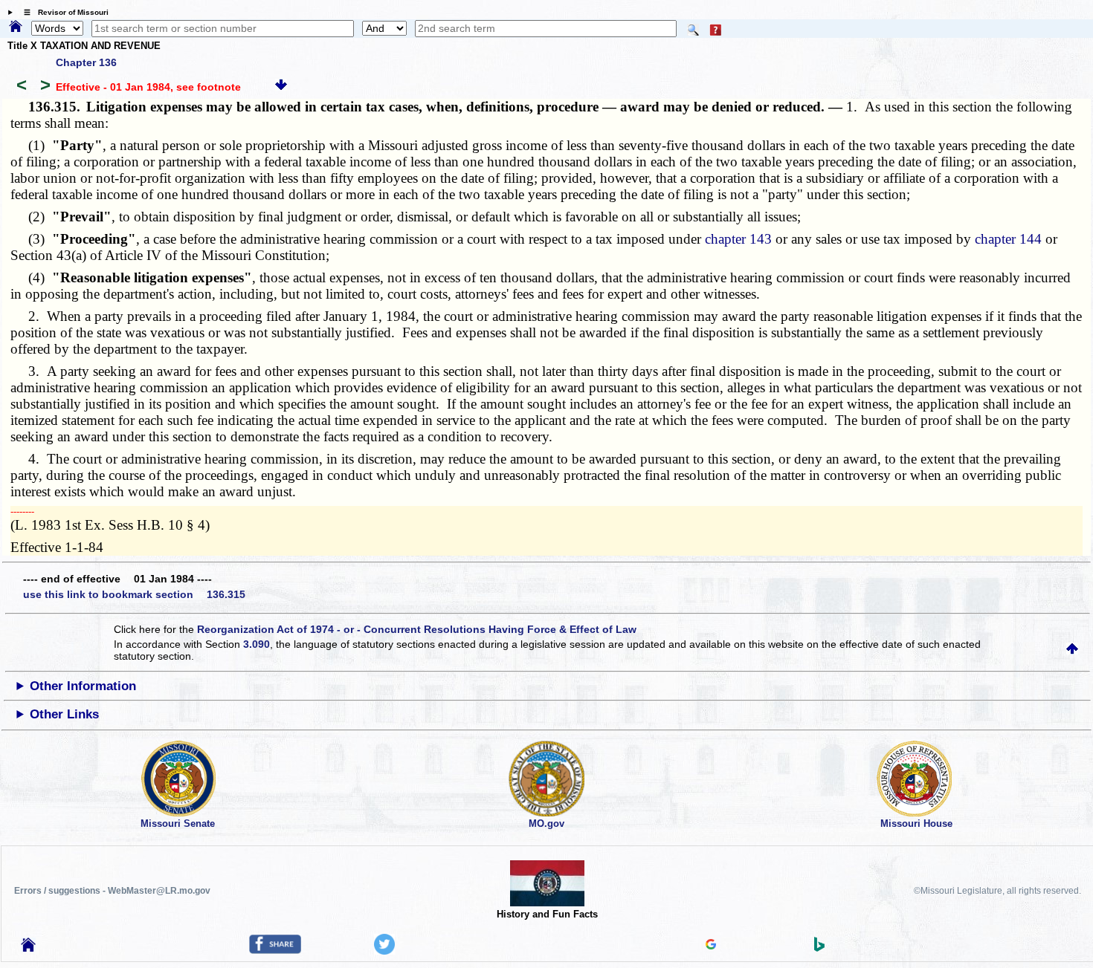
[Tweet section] (384, 951)
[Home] (15, 27)
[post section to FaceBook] (275, 950)
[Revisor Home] (28, 948)
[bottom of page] (281, 87)
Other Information (83, 686)
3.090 (256, 644)
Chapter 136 (86, 62)
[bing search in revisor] (819, 948)
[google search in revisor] (711, 946)
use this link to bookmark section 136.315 (134, 594)
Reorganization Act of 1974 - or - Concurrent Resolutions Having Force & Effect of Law (416, 629)
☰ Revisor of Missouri (62, 12)
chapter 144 (1008, 239)
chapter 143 (738, 239)
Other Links (64, 714)
